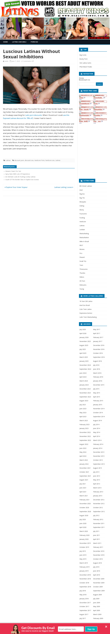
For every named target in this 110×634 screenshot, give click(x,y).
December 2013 (98, 452)
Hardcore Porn (39, 160)
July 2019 (82, 551)
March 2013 (97, 488)
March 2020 (83, 531)
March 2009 (97, 614)
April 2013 (96, 484)
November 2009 (98, 583)
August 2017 (83, 614)
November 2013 (98, 456)
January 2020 (84, 539)
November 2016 (98, 349)
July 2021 (82, 484)
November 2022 (85, 436)
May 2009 (96, 606)
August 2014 (97, 420)
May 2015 (96, 393)
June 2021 (82, 488)
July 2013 (96, 472)
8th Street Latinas (85, 186)
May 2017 (96, 329)
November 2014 (98, 409)
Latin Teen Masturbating (88, 317)
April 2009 (96, 610)
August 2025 (83, 345)
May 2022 (82, 452)
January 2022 (84, 464)
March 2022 (83, 460)
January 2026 (84, 337)
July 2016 (96, 365)
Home (5, 42)
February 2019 (84, 567)
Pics (80, 253)
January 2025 (84, 361)
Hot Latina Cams (85, 63)
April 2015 (96, 397)
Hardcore (82, 222)
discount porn (19, 160)
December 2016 (98, 345)
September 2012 (99, 511)
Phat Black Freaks (85, 67)
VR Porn (82, 281)
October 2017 (84, 606)
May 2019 (82, 559)
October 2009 (98, 587)
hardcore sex (49, 160)
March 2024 (83, 381)
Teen (81, 265)
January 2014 (97, 448)
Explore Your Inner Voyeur (17, 187)
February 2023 (84, 424)
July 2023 (82, 405)
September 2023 (85, 397)
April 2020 (82, 527)
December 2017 (85, 603)
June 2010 (96, 571)
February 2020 (84, 535)
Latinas (8, 160)
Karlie (6, 61)
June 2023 (82, 409)
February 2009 (98, 618)
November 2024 (85, 365)
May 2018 (82, 595)
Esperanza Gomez (85, 313)
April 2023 (82, 417)
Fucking (82, 218)
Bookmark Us (84, 80)
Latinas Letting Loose (63, 187)
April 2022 (82, 456)
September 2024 (85, 369)
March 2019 (83, 563)
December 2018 (85, 575)
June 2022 (82, 448)
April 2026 (82, 333)
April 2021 (82, 492)
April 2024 (82, 377)
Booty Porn (83, 59)
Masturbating (84, 233)
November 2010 (98, 555)
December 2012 (98, 500)
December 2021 (85, 468)
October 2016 (98, 353)
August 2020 (83, 515)
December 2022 (85, 432)
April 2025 (82, 353)
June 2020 (82, 523)
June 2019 (82, 555)
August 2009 (97, 595)
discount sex (29, 160)
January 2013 (97, 496)
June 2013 (96, 476)
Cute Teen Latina (85, 309)
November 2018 (85, 579)
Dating (81, 206)
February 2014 (98, 444)
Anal (80, 190)
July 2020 (82, 519)
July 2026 (82, 329)
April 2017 (96, 333)
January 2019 (84, 571)
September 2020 (85, 511)
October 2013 (98, 460)
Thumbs (82, 273)
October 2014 (98, 413)
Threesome (83, 269)
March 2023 (83, 420)
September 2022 (85, 440)
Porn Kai (34, 42)
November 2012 (98, 504)
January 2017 (97, 341)
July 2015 (96, 389)
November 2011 (98, 523)
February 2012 (98, 519)
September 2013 (99, 464)
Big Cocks (82, 55)
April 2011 (96, 539)
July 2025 (82, 349)
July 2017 (82, 618)
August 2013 (97, 468)
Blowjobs (82, 202)
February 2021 (84, 500)
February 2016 (98, 377)
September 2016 (99, 357)
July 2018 (82, 591)
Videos (81, 277)
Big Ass (82, 194)
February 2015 (98, 401)
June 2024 (82, 373)
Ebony (81, 210)
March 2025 (83, 357)
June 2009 (96, 603)
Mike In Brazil (84, 241)
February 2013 (98, 492)
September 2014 (99, 417)
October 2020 (84, 507)
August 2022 (83, 444)
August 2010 (97, 563)
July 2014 (96, 424)
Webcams (82, 285)
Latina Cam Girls (19, 42)
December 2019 (85, 543)
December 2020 (85, 504)
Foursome (83, 214)
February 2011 (98, 547)
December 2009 (98, 579)
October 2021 (84, 472)
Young (81, 289)
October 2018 (84, 583)
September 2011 (99, 527)
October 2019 (84, 547)
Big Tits (82, 198)
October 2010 (98, 559)
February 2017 (98, 337)
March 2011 (97, 543)
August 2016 (97, 361)
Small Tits (82, 261)
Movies (82, 249)
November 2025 (85, 341)
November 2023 (85, 393)
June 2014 (96, 428)
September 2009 (99, 591)
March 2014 (97, 440)
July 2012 (96, 515)
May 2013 (96, 480)
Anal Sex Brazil (84, 305)
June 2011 (96, 535)
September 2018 (85, 587)
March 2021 (83, 496)
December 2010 (98, 551)
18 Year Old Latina (85, 301)
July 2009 (96, 599)
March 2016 (97, 373)
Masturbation (84, 237)
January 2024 (84, 385)
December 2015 (98, 385)
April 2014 (96, 436)
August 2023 (83, 401)
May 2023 (82, 413)
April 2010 (96, 575)
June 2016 (96, 369)
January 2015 (97, 405)
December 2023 (85, 389)
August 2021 (83, 480)
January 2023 (84, 428)
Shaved (82, 257)
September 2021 (85, 476)
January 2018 (84, 599)
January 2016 (97, 381)
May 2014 (96, 432)
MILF (81, 245)
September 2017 (85, 610)
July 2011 (96, 531)
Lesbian (82, 229)
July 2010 (96, 567)
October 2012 (98, 507)
